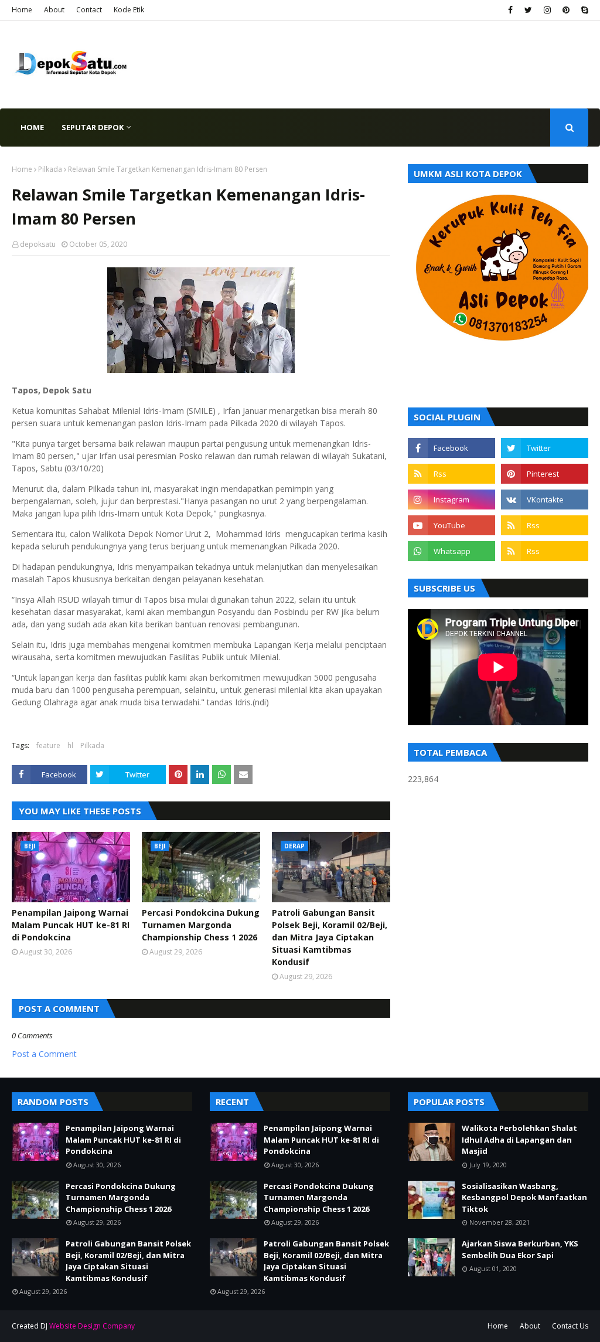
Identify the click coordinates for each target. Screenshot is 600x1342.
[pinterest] (566, 10)
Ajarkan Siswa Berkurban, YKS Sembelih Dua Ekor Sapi (520, 1249)
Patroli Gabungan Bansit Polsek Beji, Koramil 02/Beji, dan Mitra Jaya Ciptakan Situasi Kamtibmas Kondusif (329, 937)
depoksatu (38, 244)
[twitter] (528, 10)
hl (70, 745)
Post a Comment (44, 1053)
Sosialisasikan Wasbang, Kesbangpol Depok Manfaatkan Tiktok (524, 1197)
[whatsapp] (451, 551)
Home (22, 10)
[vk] (544, 499)
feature (48, 745)
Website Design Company (92, 1326)
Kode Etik (129, 10)
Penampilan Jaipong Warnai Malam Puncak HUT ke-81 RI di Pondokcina (70, 925)
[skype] (583, 10)
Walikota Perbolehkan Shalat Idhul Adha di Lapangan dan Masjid (519, 1139)
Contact (89, 10)
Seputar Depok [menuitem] (93, 127)
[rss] (451, 474)
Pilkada (50, 169)
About (54, 10)
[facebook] (510, 10)
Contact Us (570, 1326)
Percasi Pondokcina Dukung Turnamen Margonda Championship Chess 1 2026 (201, 925)
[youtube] (451, 525)
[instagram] (547, 10)
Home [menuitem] (32, 127)
